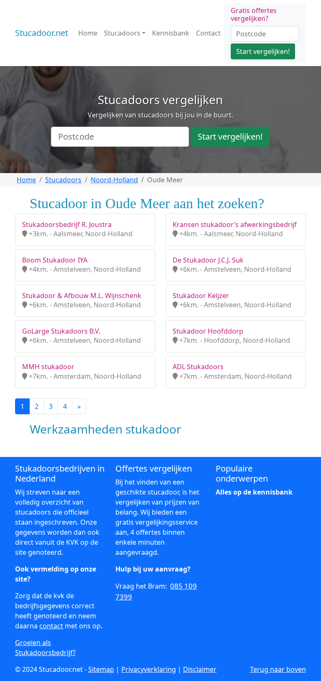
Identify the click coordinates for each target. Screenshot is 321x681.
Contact (208, 33)
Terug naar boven (278, 669)
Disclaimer (200, 669)
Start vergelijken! (263, 51)
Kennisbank (170, 33)
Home (87, 33)
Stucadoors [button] (122, 33)
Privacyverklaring (148, 669)
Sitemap (101, 669)
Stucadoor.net (41, 32)
